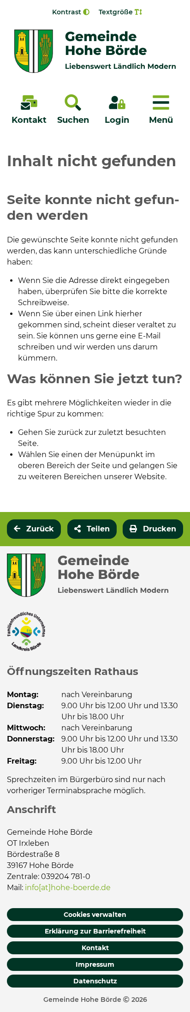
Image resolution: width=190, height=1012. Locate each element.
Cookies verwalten (95, 914)
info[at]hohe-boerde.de (68, 887)
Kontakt (95, 948)
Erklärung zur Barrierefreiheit (95, 931)
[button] (92, 529)
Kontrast (67, 12)
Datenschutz (95, 981)
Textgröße (117, 12)
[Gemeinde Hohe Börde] (95, 51)
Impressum (95, 964)
